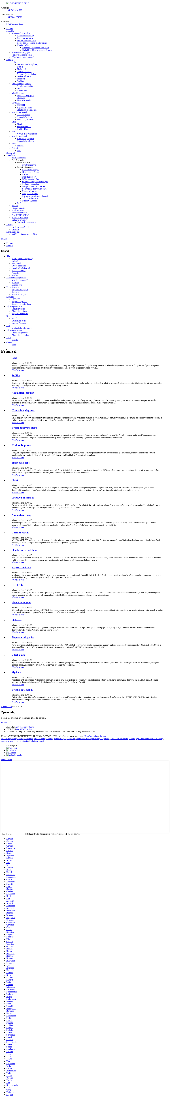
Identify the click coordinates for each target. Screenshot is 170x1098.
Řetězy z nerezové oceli (22, 55)
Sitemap (103, 736)
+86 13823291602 (14, 10)
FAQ (19, 203)
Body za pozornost (30, 193)
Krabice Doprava (24, 129)
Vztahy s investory (19, 220)
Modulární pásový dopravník (122, 738)
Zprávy (9, 225)
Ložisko (25, 174)
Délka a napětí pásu (30, 179)
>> (10, 706)
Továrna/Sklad (18, 210)
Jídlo (14, 62)
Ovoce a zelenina (24, 71)
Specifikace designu (30, 170)
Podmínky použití (36, 741)
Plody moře (22, 69)
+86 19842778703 (14, 17)
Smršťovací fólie (24, 126)
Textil (14, 143)
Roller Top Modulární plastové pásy (32, 43)
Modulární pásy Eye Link (64, 738)
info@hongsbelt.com (15, 24)
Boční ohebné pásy (25, 38)
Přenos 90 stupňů (24, 100)
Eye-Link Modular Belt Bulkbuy (149, 738)
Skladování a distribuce (27, 110)
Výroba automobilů (25, 86)
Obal (14, 122)
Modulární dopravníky (43, 738)
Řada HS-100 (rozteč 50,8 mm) (35, 48)
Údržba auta (22, 91)
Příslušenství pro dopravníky (24, 57)
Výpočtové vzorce (30, 198)
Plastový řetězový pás (21, 52)
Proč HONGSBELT (20, 215)
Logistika (16, 103)
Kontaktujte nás (13, 232)
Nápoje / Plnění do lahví (27, 74)
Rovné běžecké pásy (25, 36)
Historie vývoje (18, 208)
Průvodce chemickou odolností (35, 196)
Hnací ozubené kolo (30, 172)
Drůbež (20, 67)
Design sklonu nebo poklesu (34, 186)
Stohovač (21, 98)
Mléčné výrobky (24, 76)
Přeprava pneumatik (25, 119)
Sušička (20, 146)
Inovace (15, 205)
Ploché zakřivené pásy (26, 40)
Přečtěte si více (18, 370)
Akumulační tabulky (25, 141)
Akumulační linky (24, 117)
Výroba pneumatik (19, 112)
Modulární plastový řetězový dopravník (92, 738)
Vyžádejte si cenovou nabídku (24, 234)
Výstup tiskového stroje (27, 134)
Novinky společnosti (20, 227)
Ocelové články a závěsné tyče (35, 181)
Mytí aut (20, 88)
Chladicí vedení (23, 114)
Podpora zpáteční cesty (32, 184)
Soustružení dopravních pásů (34, 189)
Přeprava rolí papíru (25, 95)
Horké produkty (91, 736)
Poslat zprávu (6, 759)
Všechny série (23, 45)
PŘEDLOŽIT (7, 722)
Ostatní (15, 148)
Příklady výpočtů (29, 201)
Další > (6, 706)
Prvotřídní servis (29, 165)
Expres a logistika (24, 107)
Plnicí (19, 124)
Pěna (19, 150)
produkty (10, 31)
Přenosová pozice (29, 191)
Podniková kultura (19, 213)
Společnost (11, 155)
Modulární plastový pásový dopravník (17, 738)
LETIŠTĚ (21, 105)
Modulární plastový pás (21, 33)
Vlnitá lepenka (18, 93)
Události (15, 229)
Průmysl (9, 59)
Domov (9, 28)
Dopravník (10, 153)
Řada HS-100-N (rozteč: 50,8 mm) (37, 50)
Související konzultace (26, 222)
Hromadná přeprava (25, 138)
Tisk (13, 131)
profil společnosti (19, 158)
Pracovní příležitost (20, 217)
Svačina (20, 81)
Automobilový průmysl (21, 83)
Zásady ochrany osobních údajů (14, 741)
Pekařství (21, 79)
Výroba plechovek (19, 136)
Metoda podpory (29, 177)
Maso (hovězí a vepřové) (27, 64)
